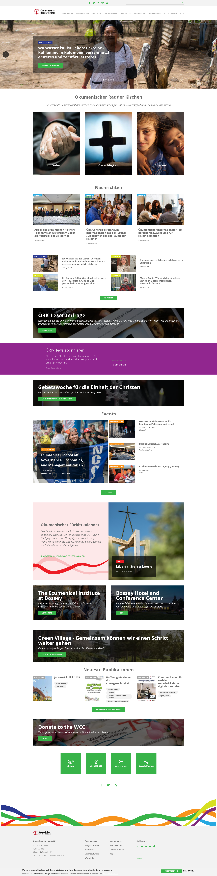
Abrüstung (160, 131)
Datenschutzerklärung (53, 368)
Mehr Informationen (110, 874)
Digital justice (164, 696)
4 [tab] (111, 80)
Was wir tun (125, 13)
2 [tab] (106, 80)
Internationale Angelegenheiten (160, 149)
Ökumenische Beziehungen (56, 136)
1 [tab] (103, 80)
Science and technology (168, 692)
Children (111, 693)
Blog (182, 13)
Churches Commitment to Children (117, 697)
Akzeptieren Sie (171, 871)
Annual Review (61, 683)
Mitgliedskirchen (82, 13)
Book (122, 613)
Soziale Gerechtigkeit (108, 145)
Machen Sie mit (139, 13)
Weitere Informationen (52, 655)
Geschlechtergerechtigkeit (108, 131)
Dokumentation (155, 13)
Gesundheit (108, 140)
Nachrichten (97, 13)
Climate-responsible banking (118, 701)
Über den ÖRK (67, 13)
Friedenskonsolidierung (160, 145)
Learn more (47, 330)
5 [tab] (113, 80)
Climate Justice (113, 689)
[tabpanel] (108, 54)
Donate (45, 739)
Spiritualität (56, 149)
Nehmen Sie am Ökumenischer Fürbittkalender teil (64, 556)
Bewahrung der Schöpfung (108, 136)
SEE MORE (108, 493)
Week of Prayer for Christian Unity (57, 399)
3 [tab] (108, 80)
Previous (6, 54)
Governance (60, 686)
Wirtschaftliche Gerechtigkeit (108, 149)
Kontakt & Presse (170, 13)
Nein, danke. (188, 871)
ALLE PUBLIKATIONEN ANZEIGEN (108, 709)
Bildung (56, 131)
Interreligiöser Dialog (160, 140)
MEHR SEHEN (108, 298)
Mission (56, 145)
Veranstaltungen (111, 13)
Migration (160, 136)
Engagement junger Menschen (57, 140)
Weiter (211, 54)
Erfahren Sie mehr (50, 65)
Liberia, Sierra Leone (134, 566)
